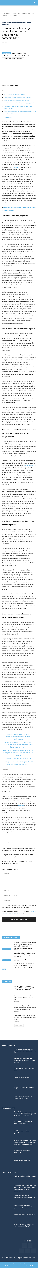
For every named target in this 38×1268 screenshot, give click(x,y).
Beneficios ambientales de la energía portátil (18, 97)
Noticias (8, 13)
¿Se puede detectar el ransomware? (24, 1214)
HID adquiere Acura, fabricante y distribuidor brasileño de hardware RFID (23, 997)
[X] (8, 47)
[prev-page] (3, 973)
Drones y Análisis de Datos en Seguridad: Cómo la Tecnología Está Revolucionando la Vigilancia (24, 987)
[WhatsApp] (16, 47)
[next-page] (6, 973)
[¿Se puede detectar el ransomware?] (7, 1217)
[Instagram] (33, 1251)
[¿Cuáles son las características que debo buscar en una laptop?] (7, 1227)
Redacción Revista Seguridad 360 (23, 948)
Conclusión (8, 117)
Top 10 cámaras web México (22, 1077)
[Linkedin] (12, 47)
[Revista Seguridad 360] (19, 2)
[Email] (21, 47)
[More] (25, 47)
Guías (3, 969)
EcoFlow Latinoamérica (28, 55)
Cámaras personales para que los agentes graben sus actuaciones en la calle (25, 1050)
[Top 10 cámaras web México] (7, 1080)
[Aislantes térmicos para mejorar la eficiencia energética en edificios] (7, 966)
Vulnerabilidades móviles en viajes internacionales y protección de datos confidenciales (18, 736)
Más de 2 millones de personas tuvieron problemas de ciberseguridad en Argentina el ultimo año (25, 1113)
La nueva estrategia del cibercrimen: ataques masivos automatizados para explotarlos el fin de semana (25, 1007)
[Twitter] (30, 1245)
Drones (28, 22)
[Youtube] (27, 1251)
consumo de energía (17, 53)
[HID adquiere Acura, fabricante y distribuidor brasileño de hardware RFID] (7, 998)
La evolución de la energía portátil (15, 94)
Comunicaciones (16, 13)
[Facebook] (4, 47)
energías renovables (17, 58)
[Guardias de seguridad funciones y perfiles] (7, 1090)
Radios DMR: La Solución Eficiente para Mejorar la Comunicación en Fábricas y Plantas (25, 1017)
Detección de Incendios (21, 22)
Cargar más (18, 1025)
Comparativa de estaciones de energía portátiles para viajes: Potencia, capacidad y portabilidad (25, 944)
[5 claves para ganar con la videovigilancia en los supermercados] (7, 1198)
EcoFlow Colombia (7, 55)
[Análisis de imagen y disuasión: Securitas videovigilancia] (7, 1099)
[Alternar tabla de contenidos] (3, 90)
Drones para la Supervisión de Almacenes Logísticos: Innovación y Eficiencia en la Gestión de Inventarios (24, 1207)
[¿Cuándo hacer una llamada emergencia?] (7, 1153)
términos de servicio (15, 913)
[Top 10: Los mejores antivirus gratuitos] (7, 1178)
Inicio (3, 13)
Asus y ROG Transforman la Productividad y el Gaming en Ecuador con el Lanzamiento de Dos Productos (18, 752)
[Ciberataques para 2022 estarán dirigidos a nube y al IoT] (7, 1124)
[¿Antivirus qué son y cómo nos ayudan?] (7, 1133)
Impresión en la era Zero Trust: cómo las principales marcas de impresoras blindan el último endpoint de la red (18, 744)
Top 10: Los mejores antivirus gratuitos (25, 1176)
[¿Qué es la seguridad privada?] (7, 1162)
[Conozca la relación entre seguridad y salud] (7, 1071)
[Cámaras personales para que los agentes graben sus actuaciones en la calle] (7, 1051)
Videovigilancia (5, 24)
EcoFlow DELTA (30, 465)
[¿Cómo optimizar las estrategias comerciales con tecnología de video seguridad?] (7, 1061)
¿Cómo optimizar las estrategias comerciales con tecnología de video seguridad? (24, 1060)
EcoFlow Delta (17, 55)
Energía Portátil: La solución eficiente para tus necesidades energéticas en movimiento (24, 954)
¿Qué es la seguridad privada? (22, 1160)
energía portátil (7, 58)
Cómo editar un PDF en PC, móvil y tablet (18, 758)
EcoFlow (26, 53)
